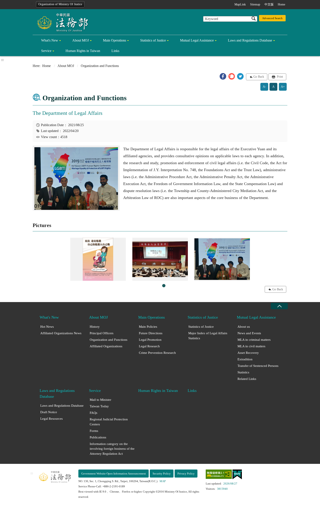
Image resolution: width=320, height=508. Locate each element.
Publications (98, 437)
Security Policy (162, 473)
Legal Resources (51, 418)
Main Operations (114, 40)
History (95, 326)
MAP (163, 481)
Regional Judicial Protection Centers (109, 422)
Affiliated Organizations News (60, 333)
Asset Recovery (248, 352)
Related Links (246, 379)
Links (115, 51)
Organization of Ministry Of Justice (60, 4)
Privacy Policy (186, 473)
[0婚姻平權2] (222, 259)
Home (281, 4)
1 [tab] (163, 285)
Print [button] (279, 76)
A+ (283, 86)
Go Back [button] (258, 76)
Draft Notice (48, 412)
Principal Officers (101, 333)
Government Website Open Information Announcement (113, 473)
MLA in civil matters (251, 346)
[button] (223, 76)
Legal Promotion (150, 339)
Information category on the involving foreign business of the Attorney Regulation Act (112, 448)
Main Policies (148, 326)
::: (31, 3)
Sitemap (255, 4)
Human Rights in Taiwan (83, 51)
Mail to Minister (100, 399)
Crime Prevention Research (157, 352)
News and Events (249, 333)
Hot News (47, 326)
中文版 (269, 4)
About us (243, 326)
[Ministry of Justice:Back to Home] (61, 22)
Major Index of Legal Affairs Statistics (207, 335)
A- (264, 86)
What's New (49, 40)
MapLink (240, 4)
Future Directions (150, 333)
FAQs (93, 412)
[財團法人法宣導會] (160, 259)
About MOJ (80, 40)
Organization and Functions (108, 339)
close (279, 306)
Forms (94, 431)
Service (46, 51)
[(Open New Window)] (219, 475)
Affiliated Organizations (106, 346)
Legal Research (149, 346)
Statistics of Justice (153, 40)
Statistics (243, 372)
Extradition (245, 359)
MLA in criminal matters (254, 339)
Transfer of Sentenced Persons (257, 366)
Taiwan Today (99, 406)
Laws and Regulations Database (250, 40)
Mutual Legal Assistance (197, 40)
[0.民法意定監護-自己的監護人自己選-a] (98, 259)
